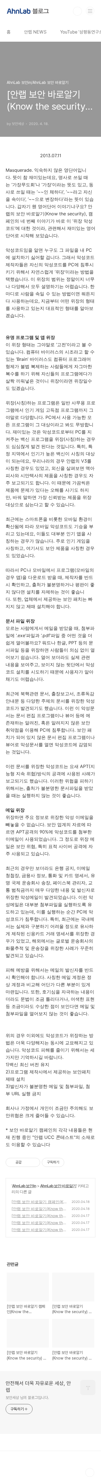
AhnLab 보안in (24, 1185)
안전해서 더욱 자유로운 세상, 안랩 (38, 1386)
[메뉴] (90, 11)
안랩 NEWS (35, 32)
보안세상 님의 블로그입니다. (27, 1397)
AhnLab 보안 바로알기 (58, 1185)
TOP (89, 1472)
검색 (77, 11)
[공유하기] (26, 1162)
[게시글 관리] (33, 1162)
